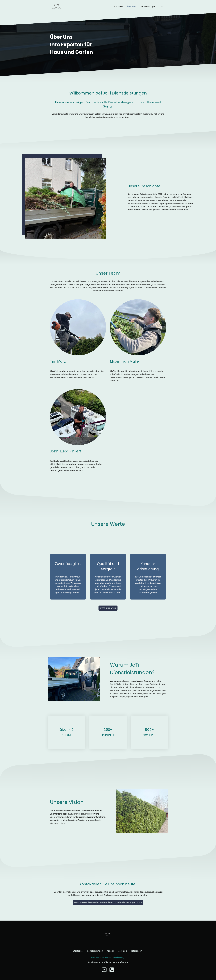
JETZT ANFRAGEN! (108, 608)
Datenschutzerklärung (113, 957)
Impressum (96, 957)
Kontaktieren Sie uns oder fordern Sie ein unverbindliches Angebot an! (108, 902)
